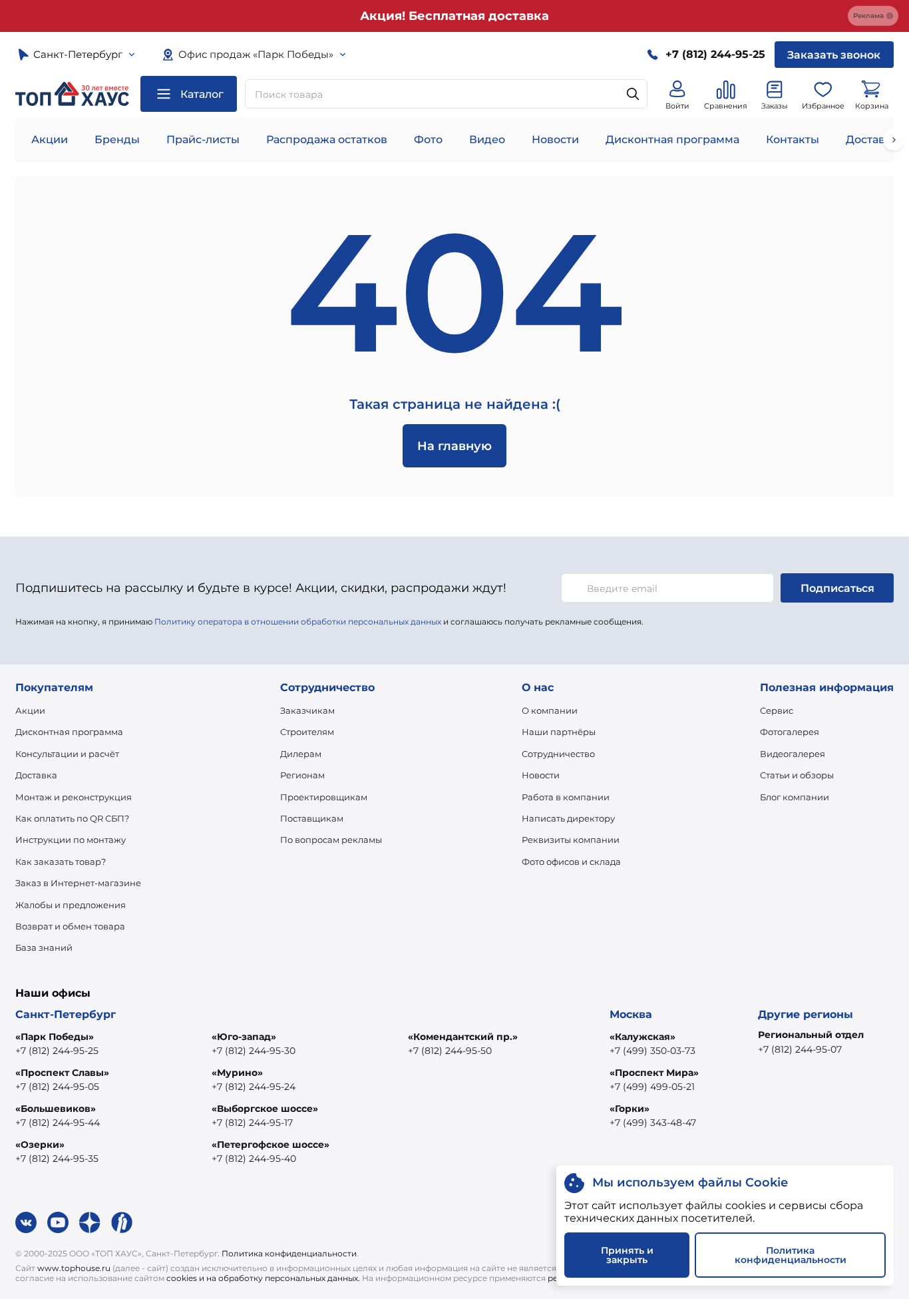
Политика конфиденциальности (289, 1253)
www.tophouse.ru (73, 1268)
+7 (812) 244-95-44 (57, 1123)
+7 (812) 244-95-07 (800, 1049)
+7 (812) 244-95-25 (56, 1051)
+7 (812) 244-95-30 (253, 1051)
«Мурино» (237, 1073)
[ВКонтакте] (26, 1222)
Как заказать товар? (60, 861)
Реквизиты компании (571, 839)
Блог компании (794, 797)
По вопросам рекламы (331, 839)
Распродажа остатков (326, 139)
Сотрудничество (558, 753)
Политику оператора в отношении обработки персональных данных (297, 622)
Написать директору (568, 818)
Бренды (117, 139)
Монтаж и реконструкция (73, 797)
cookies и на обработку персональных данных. (263, 1278)
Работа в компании (566, 797)
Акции (49, 139)
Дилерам (300, 753)
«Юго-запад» (244, 1037)
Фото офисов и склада (571, 861)
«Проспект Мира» (654, 1073)
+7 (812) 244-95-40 (254, 1159)
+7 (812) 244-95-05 (57, 1087)
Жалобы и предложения (70, 905)
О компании (550, 710)
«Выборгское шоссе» (265, 1109)
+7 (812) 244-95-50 (450, 1051)
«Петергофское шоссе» (270, 1145)
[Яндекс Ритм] (121, 1222)
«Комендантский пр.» (463, 1037)
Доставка (36, 775)
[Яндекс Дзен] (89, 1222)
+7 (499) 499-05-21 (652, 1087)
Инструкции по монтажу (70, 839)
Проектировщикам (323, 797)
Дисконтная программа (672, 139)
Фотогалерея (789, 731)
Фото (428, 139)
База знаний (44, 947)
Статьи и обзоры (797, 775)
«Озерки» (40, 1145)
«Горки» (629, 1109)
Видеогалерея (792, 753)
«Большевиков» (55, 1109)
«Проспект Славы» (62, 1073)
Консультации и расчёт (67, 753)
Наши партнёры (559, 731)
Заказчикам (307, 710)
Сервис (776, 710)
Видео (487, 139)
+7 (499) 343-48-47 (653, 1123)
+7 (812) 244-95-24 (253, 1087)
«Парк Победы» (54, 1037)
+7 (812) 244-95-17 (252, 1123)
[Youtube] (58, 1222)
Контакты (792, 139)
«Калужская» (642, 1037)
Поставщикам (311, 818)
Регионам (302, 775)
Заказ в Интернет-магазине (78, 883)
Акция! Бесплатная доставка (454, 16)
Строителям (307, 731)
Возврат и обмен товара (70, 926)
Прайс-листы (203, 139)
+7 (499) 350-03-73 (652, 1051)
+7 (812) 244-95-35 (56, 1159)
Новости (555, 139)
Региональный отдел (811, 1035)
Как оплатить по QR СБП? (72, 818)
